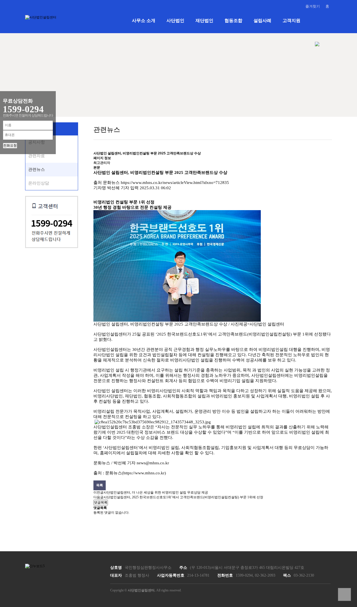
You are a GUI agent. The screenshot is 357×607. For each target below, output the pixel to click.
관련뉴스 (36, 169)
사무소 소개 (143, 20)
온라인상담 (38, 183)
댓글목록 (100, 502)
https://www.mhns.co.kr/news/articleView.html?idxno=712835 (175, 182)
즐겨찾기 (312, 6)
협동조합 (233, 20)
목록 (99, 485)
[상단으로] (344, 594)
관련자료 (36, 156)
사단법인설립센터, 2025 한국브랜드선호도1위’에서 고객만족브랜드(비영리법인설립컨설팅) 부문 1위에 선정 (183, 497)
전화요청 (10, 145)
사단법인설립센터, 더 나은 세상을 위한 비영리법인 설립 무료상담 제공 (155, 492)
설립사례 (262, 20)
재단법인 (204, 20)
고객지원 (291, 20)
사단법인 (175, 20)
